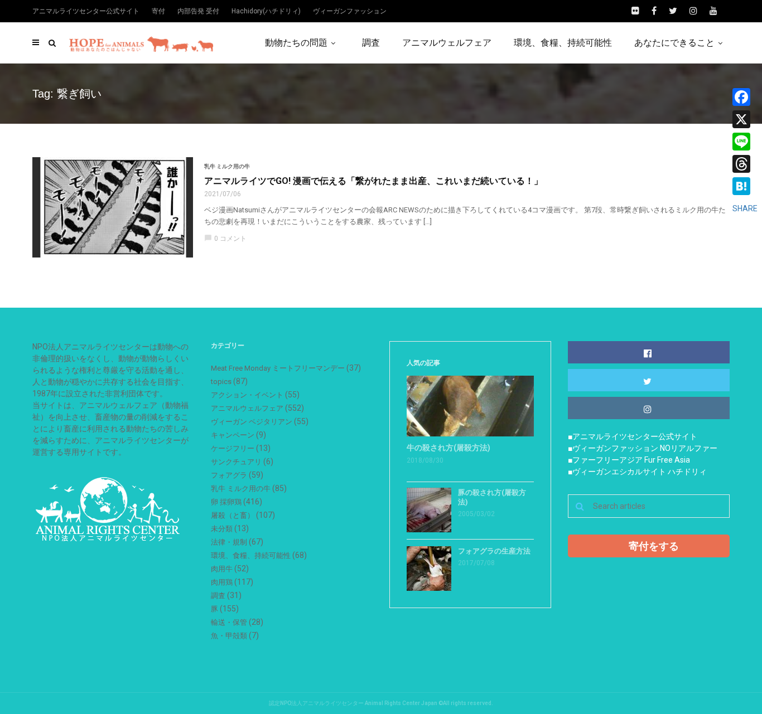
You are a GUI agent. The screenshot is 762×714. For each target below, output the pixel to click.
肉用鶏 (222, 582)
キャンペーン (232, 435)
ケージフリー (232, 448)
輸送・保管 (229, 622)
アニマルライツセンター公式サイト (85, 11)
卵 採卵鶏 (226, 502)
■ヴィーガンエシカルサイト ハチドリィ (637, 471)
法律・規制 (229, 542)
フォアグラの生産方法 (494, 551)
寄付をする (654, 546)
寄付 (158, 11)
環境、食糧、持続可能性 (563, 42)
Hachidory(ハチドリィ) (266, 11)
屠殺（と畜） (232, 515)
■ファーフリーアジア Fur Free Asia (629, 459)
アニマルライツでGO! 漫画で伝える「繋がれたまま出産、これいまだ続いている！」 (373, 181)
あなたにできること (674, 42)
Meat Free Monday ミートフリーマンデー (278, 368)
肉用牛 (222, 569)
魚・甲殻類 (229, 636)
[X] (745, 119)
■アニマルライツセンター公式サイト (632, 436)
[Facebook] (745, 97)
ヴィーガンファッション (350, 11)
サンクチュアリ (236, 462)
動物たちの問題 (296, 42)
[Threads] (745, 164)
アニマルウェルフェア (446, 42)
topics (221, 381)
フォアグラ (229, 475)
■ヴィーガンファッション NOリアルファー (642, 448)
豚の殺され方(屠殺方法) (492, 497)
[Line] (745, 141)
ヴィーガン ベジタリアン (251, 421)
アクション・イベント (247, 395)
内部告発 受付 (198, 11)
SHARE (745, 208)
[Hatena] (745, 186)
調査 (371, 42)
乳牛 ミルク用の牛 (227, 166)
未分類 (222, 528)
